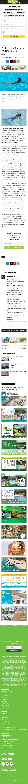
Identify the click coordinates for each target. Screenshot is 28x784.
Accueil (2, 44)
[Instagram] (7, 763)
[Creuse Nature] (14, 522)
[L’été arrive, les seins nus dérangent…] (5, 366)
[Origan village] (14, 421)
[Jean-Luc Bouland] (2, 57)
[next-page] (5, 378)
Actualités (7, 44)
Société (12, 44)
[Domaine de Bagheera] (14, 571)
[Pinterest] (14, 61)
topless (16, 256)
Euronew (9, 142)
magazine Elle (9, 216)
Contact (3, 774)
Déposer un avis (5, 776)
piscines (11, 256)
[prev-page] (2, 378)
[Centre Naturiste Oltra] (14, 604)
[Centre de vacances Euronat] (14, 620)
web (14, 781)
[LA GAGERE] (14, 438)
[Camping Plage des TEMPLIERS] (14, 454)
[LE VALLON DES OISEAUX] (14, 503)
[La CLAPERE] (14, 487)
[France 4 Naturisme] (14, 555)
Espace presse (7, 753)
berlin (7, 256)
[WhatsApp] (18, 61)
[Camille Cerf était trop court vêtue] (5, 373)
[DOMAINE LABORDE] (14, 470)
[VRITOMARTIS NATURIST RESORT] (14, 405)
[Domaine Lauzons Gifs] (14, 538)
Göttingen (22, 201)
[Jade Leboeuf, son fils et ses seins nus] (5, 358)
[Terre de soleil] (14, 587)
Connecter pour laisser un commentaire (16, 321)
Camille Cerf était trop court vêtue (18, 371)
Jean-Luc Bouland (8, 57)
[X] (11, 61)
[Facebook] (7, 61)
